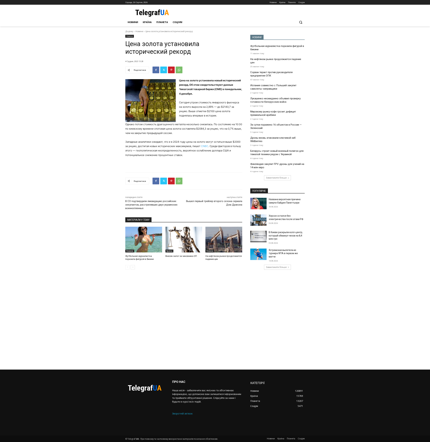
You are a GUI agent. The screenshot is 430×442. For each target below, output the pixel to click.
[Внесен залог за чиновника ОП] (183, 239)
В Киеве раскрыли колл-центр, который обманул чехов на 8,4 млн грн (286, 235)
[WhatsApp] (179, 70)
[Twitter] (163, 70)
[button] (301, 22)
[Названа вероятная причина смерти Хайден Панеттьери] (258, 203)
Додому (129, 31)
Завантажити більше (276, 177)
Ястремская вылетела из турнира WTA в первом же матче (283, 253)
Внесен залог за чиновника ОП (181, 256)
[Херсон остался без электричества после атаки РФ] (258, 220)
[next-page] (133, 267)
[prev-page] (127, 267)
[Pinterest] (171, 70)
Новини (139, 31)
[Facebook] (156, 70)
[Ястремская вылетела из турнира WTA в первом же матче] (258, 254)
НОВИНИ (257, 37)
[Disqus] (183, 319)
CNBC (204, 146)
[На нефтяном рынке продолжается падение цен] (223, 239)
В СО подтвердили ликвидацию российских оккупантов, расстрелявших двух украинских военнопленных (151, 205)
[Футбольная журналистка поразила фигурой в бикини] (143, 239)
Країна (169, 251)
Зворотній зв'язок (182, 413)
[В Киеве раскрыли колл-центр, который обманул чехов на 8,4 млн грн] (258, 236)
